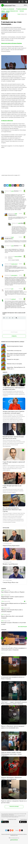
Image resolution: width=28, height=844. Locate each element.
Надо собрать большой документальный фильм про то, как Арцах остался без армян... (17, 355)
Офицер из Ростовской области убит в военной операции (12, 610)
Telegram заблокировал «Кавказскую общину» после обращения (11, 778)
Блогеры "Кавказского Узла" (12, 10)
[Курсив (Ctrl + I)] (6, 318)
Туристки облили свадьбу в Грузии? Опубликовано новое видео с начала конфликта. (11, 754)
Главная (3, 10)
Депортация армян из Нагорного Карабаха (11, 43)
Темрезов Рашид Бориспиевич (11, 545)
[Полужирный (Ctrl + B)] (4, 318)
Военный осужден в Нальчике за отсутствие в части (13, 623)
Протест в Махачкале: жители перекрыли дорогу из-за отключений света (12, 727)
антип (12, 191)
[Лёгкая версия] (7, 1)
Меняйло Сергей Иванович (10, 564)
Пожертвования (23, 819)
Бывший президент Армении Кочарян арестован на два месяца (13, 437)
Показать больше (14, 806)
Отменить (14, 336)
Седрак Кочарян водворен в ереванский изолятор (14, 462)
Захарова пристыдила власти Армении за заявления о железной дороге (13, 412)
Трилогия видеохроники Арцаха (15, 346)
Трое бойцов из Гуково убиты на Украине (12, 592)
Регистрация (14, 332)
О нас (2, 819)
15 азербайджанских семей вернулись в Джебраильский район (14, 388)
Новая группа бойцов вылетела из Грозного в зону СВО (13, 604)
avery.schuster (14, 275)
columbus (13, 299)
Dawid (16, 213)
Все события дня (22, 626)
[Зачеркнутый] (12, 318)
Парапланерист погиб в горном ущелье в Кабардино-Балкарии (12, 597)
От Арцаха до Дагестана (7, 120)
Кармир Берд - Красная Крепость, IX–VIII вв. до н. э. (16, 367)
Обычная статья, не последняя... (14, 363)
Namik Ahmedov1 (18, 256)
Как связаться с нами (12, 819)
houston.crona (14, 263)
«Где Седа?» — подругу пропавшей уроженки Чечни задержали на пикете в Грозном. (14, 703)
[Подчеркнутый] (9, 318)
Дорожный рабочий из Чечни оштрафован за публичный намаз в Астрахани (13, 649)
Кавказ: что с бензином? (8, 8)
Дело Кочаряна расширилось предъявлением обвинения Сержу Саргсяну (12, 509)
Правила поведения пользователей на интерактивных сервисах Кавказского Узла (14, 835)
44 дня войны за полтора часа (14, 350)
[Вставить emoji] (16, 318)
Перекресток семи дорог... (13, 359)
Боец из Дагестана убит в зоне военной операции (12, 617)
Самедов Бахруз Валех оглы (10, 582)
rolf (11, 288)
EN (4, 1)
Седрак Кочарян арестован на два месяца (12, 486)
